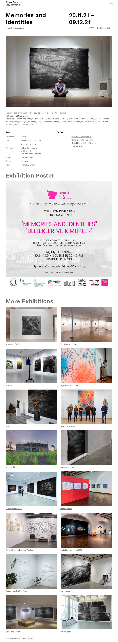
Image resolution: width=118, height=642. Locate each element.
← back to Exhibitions (15, 28)
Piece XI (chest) (27, 157)
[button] (111, 4)
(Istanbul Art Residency (55, 113)
